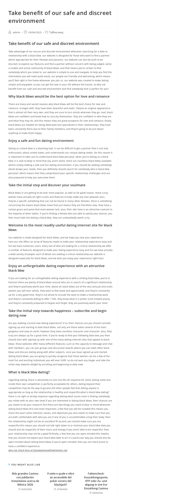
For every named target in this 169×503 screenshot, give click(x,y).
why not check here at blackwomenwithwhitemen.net (37, 450)
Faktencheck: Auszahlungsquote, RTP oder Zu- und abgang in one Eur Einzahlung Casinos (96, 481)
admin (16, 32)
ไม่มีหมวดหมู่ (56, 32)
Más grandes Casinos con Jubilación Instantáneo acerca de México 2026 (25, 479)
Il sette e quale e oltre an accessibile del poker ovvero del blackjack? (60, 479)
